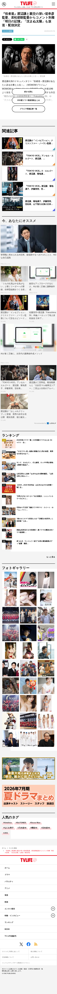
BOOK (7, 929)
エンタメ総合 (13, 848)
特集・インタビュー (12, 916)
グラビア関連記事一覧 (28, 109)
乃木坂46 (22, 828)
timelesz (8, 823)
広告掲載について (8, 957)
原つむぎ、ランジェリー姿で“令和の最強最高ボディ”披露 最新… (34, 542)
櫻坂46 (34, 828)
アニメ (7, 888)
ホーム (4, 848)
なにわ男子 (9, 828)
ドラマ (7, 875)
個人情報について (36, 951)
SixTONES (21, 823)
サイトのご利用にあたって (11, 951)
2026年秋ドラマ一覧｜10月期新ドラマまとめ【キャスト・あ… (34, 441)
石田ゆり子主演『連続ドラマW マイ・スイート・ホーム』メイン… (35, 509)
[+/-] (53, 909)
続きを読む (28, 92)
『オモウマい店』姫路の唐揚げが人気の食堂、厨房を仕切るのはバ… (35, 452)
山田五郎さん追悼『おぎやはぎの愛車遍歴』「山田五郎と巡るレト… (35, 475)
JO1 (6, 833)
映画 (6, 902)
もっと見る (50, 557)
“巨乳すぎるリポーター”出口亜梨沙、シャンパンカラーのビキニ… (35, 497)
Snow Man (35, 823)
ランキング (9, 922)
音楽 (6, 895)
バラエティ (9, 881)
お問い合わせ (35, 957)
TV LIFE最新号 (10, 936)
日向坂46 (46, 828)
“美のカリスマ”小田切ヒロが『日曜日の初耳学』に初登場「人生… (35, 520)
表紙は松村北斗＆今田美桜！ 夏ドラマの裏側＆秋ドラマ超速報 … (35, 531)
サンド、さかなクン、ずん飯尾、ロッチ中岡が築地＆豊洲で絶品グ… (35, 464)
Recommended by (40, 423)
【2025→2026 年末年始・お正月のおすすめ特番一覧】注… (35, 486)
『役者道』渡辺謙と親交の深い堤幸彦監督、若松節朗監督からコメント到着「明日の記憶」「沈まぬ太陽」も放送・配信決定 (29, 851)
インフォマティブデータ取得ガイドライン (16, 963)
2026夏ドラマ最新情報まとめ (28, 100)
